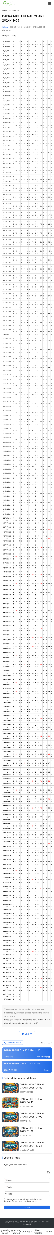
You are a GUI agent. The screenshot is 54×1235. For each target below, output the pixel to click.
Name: (8, 1180)
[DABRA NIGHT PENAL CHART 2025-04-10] (10, 1088)
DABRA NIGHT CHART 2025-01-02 (32, 1130)
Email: (9, 1187)
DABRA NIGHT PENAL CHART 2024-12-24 (32, 1144)
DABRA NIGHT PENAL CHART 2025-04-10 (32, 1086)
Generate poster (13, 1042)
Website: (8, 1194)
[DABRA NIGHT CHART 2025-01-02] (10, 1132)
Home (4, 10)
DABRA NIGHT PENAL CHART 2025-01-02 (32, 1115)
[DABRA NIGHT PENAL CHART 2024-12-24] (10, 1146)
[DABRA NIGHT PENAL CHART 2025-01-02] (10, 1117)
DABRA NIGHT (39, 27)
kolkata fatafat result (32, 1222)
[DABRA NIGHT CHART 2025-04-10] (10, 1102)
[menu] (50, 3)
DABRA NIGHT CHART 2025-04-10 (32, 1101)
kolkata (5, 27)
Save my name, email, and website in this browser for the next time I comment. (23, 1200)
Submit (27, 1207)
